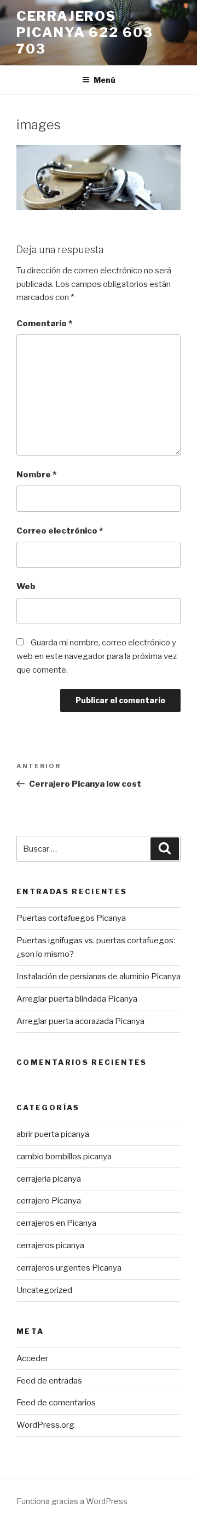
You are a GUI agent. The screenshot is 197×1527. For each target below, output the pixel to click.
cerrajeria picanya (48, 1179)
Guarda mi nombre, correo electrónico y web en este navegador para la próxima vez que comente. (96, 656)
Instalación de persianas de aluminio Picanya (98, 976)
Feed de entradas (49, 1381)
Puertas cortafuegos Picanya (71, 918)
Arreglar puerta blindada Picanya (76, 999)
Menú (104, 80)
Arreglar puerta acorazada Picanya (80, 1021)
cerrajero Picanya (48, 1201)
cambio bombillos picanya (64, 1156)
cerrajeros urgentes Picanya (68, 1268)
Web (26, 586)
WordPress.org (45, 1425)
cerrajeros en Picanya (56, 1223)
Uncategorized (44, 1290)
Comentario (44, 323)
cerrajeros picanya (50, 1245)
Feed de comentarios (56, 1403)
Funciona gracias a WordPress (72, 1501)
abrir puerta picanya (52, 1134)
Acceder (32, 1358)
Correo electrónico (59, 531)
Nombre (36, 475)
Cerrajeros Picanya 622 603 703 (84, 32)
